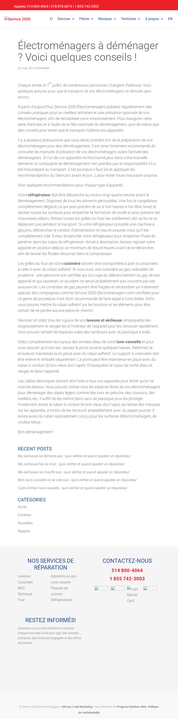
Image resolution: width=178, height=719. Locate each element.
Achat (22, 507)
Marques (105, 19)
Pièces (84, 19)
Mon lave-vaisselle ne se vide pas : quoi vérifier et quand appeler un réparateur (77, 480)
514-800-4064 (37, 6)
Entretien (43, 68)
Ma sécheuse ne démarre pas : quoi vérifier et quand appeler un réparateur (74, 456)
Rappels (24, 531)
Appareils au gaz (63, 576)
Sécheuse (25, 594)
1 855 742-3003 (127, 578)
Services (63, 19)
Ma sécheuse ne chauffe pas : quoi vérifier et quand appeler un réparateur (73, 472)
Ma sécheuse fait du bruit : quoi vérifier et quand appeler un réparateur (71, 464)
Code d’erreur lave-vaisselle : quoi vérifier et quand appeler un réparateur (72, 488)
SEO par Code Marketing (77, 706)
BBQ (21, 588)
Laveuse (24, 576)
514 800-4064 (127, 570)
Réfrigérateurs (61, 600)
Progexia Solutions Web (131, 706)
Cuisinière (25, 582)
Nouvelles (25, 523)
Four (21, 600)
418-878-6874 (61, 6)
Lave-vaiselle (61, 582)
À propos (152, 19)
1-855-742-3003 (87, 6)
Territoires (128, 19)
